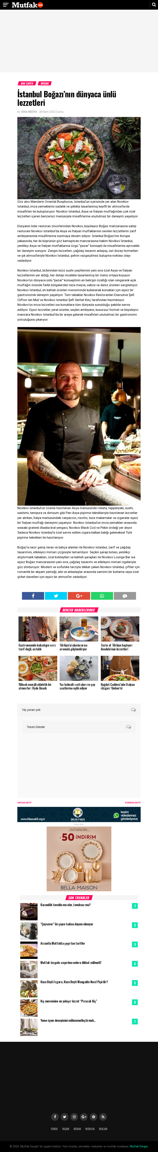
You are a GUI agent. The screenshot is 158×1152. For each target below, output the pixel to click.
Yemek (54, 1129)
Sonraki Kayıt (133, 802)
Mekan (44, 83)
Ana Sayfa (27, 83)
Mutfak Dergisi (139, 1146)
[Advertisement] (79, 41)
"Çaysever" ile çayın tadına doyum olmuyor (66, 924)
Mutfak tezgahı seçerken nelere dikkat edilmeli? (70, 962)
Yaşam (65, 1129)
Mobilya (90, 1129)
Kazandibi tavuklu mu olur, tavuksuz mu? (65, 904)
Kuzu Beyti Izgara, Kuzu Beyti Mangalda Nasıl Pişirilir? (74, 982)
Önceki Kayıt (24, 802)
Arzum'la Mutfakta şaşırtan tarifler (62, 943)
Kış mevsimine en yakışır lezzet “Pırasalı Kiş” (68, 1001)
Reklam (103, 1129)
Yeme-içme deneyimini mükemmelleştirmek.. (67, 1020)
